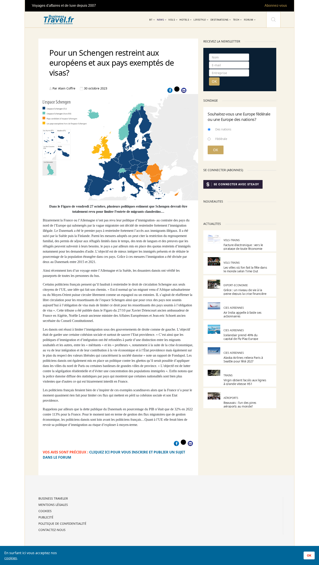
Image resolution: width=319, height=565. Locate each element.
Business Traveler (53, 498)
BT (150, 19)
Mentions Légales (53, 505)
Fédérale (221, 139)
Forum (248, 19)
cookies (10, 558)
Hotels (184, 19)
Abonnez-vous (276, 5)
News (160, 19)
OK (214, 81)
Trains (228, 375)
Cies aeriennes (234, 308)
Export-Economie (236, 285)
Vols (171, 19)
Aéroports (231, 398)
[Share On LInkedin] (183, 90)
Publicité (45, 517)
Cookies (45, 511)
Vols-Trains (232, 240)
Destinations (219, 19)
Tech (236, 19)
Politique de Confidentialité (62, 524)
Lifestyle (200, 19)
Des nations (223, 129)
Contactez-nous (52, 530)
